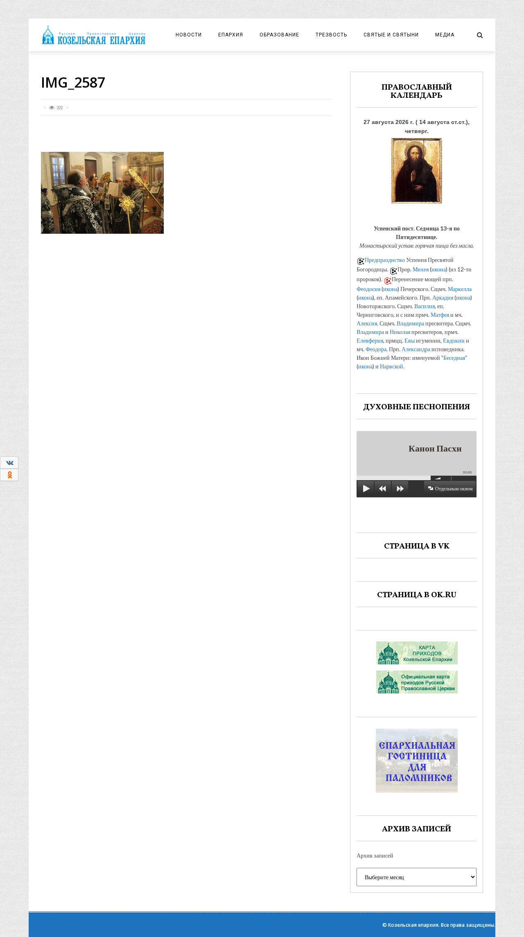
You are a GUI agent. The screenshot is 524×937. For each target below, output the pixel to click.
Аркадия (442, 297)
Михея (421, 269)
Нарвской (391, 366)
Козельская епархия (413, 924)
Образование (279, 35)
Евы (409, 340)
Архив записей (375, 855)
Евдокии (454, 340)
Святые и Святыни (391, 35)
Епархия (230, 35)
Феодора (376, 348)
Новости (189, 35)
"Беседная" (454, 357)
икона (438, 269)
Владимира (410, 323)
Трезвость (331, 35)
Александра (416, 348)
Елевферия (370, 340)
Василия (424, 306)
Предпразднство (385, 259)
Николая (400, 331)
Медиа (444, 35)
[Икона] (416, 168)
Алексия (367, 323)
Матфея (440, 314)
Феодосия (368, 288)
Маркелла (460, 288)
